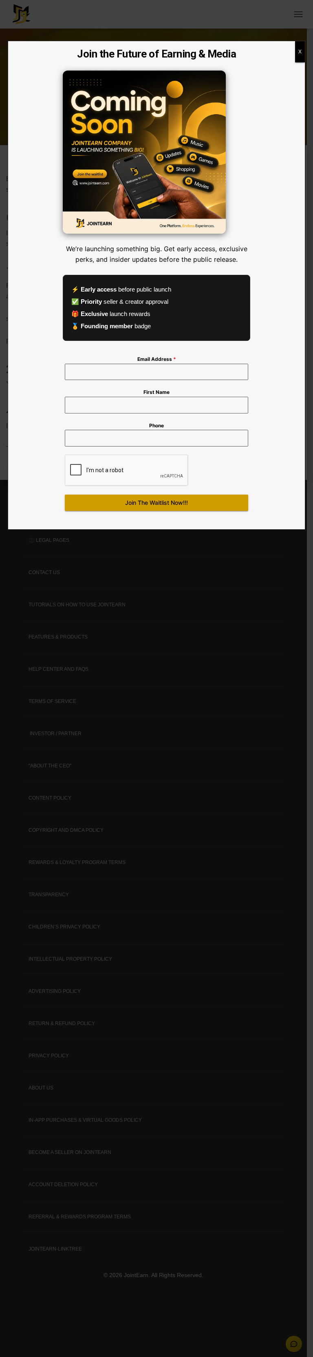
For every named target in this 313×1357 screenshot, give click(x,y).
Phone (156, 425)
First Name (156, 392)
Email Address (156, 359)
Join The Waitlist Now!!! (156, 502)
